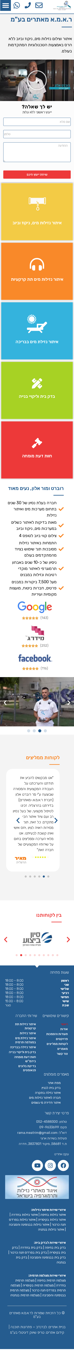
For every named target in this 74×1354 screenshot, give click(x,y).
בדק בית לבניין (51, 1088)
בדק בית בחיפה (55, 1247)
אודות (64, 1029)
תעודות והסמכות (57, 1034)
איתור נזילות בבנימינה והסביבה (29, 1224)
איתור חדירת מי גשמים (46, 1102)
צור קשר (62, 1054)
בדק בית (36, 1247)
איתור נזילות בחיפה (53, 1215)
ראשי (64, 1024)
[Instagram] (50, 1165)
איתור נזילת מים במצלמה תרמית (25, 1040)
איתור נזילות (28, 1033)
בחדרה (25, 1247)
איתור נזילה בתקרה (48, 1093)
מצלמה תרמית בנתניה (25, 1295)
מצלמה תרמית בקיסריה (38, 1285)
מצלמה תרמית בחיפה (51, 1280)
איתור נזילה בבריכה (23, 1047)
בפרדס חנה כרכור (22, 1252)
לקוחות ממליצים (57, 1044)
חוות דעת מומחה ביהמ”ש (25, 1059)
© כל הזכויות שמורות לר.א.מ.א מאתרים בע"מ (37, 1315)
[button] (5, 5)
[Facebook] (63, 1165)
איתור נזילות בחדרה (24, 1215)
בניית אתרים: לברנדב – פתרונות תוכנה (37, 1327)
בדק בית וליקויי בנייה (22, 1052)
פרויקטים (62, 1039)
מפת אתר (54, 1083)
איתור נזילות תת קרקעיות (25, 1026)
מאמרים (62, 1049)
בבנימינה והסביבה (42, 1257)
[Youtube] (37, 1165)
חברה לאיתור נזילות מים (45, 1098)
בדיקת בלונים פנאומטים (27, 1068)
